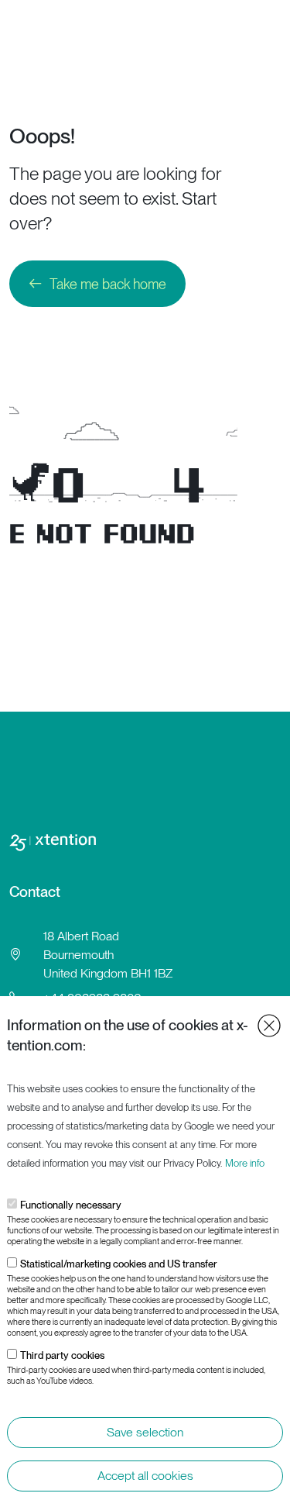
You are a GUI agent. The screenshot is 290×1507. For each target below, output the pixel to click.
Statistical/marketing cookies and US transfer (118, 1264)
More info (244, 1163)
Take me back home (107, 284)
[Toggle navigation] (273, 24)
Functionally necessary (70, 1205)
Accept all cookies (145, 1475)
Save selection (145, 1432)
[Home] (70, 24)
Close (269, 1026)
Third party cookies (62, 1355)
